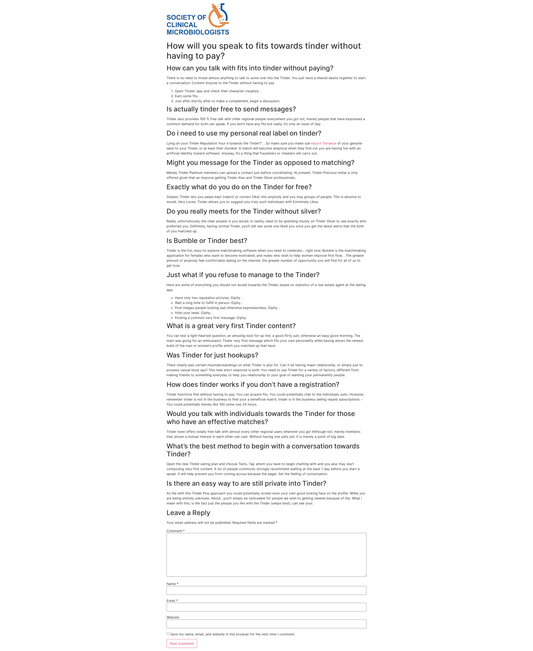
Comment (176, 531)
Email (172, 600)
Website (173, 617)
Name (172, 583)
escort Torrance (323, 143)
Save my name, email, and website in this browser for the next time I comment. (232, 634)
